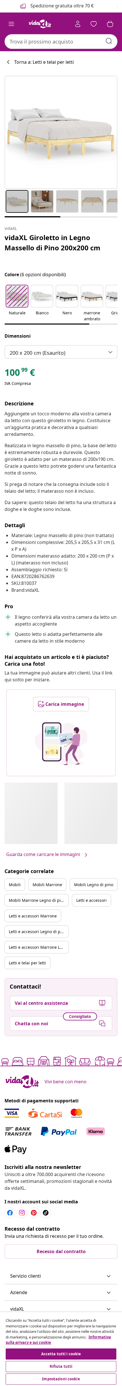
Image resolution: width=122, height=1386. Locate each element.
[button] (17, 303)
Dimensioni (18, 336)
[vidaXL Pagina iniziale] (40, 24)
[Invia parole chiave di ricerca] (108, 41)
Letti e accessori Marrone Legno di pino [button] (38, 947)
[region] (61, 1349)
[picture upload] (61, 743)
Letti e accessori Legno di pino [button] (37, 931)
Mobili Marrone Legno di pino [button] (37, 900)
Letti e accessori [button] (91, 900)
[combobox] (61, 41)
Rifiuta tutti (61, 1366)
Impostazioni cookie (61, 1378)
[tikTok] (46, 1213)
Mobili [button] (15, 884)
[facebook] (10, 1213)
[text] (20, 373)
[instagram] (22, 1213)
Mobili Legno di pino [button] (93, 884)
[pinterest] (34, 1213)
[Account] (77, 23)
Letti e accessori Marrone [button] (33, 916)
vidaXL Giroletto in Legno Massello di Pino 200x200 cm (52, 242)
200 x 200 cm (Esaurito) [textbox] (37, 352)
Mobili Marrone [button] (47, 884)
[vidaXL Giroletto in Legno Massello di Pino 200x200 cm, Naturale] (61, 132)
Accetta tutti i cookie (61, 1353)
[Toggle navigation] (11, 24)
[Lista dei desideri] (93, 23)
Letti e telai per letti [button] (27, 963)
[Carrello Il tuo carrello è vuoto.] (110, 23)
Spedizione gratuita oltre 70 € (61, 6)
